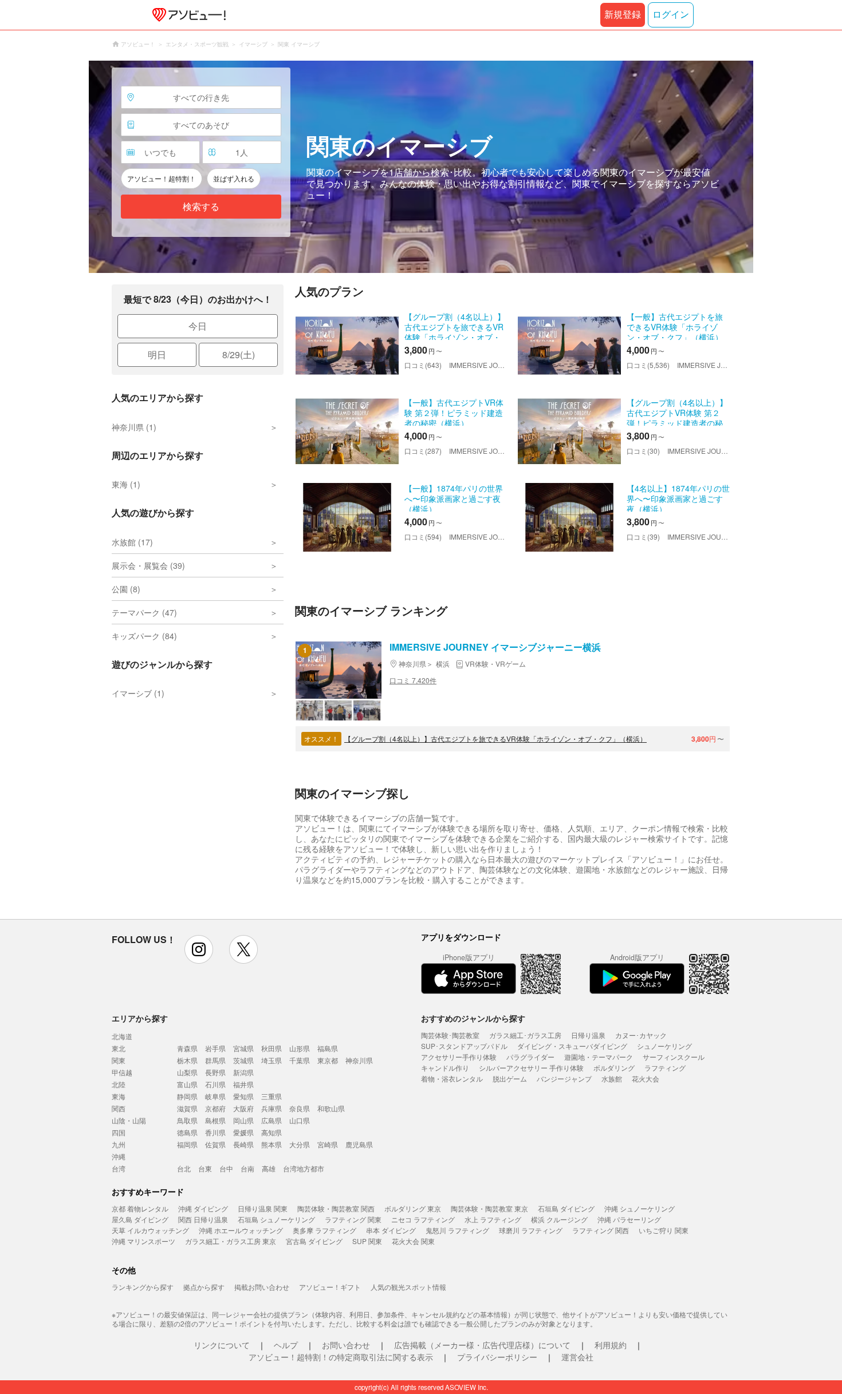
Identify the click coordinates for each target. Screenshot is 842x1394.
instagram (198, 949)
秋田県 (271, 1048)
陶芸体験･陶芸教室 (450, 1035)
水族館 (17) (132, 542)
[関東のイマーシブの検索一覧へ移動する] (421, 167)
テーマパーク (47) (144, 612)
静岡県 (187, 1096)
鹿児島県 (359, 1144)
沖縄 (118, 1156)
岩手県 (215, 1048)
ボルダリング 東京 (412, 1208)
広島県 (271, 1120)
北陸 (118, 1084)
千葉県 (299, 1060)
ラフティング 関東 (353, 1219)
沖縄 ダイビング (203, 1208)
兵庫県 (271, 1108)
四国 (118, 1132)
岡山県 (243, 1120)
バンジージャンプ (564, 1078)
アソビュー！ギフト (330, 1287)
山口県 (299, 1120)
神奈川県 (359, 1060)
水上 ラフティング (493, 1219)
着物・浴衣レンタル (452, 1078)
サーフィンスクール (674, 1057)
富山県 (187, 1084)
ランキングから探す (143, 1287)
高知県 (271, 1132)
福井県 (243, 1084)
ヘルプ (286, 1345)
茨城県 (243, 1060)
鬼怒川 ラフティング (457, 1230)
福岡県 (187, 1144)
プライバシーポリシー (497, 1357)
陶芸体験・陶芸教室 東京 (489, 1208)
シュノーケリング (664, 1046)
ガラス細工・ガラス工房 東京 (230, 1241)
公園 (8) (126, 589)
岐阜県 (215, 1096)
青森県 (187, 1048)
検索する (201, 207)
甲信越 (122, 1072)
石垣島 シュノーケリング (276, 1219)
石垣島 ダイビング (566, 1208)
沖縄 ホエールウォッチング (241, 1230)
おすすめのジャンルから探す (473, 1018)
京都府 (215, 1108)
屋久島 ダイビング (140, 1219)
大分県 (299, 1144)
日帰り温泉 (588, 1035)
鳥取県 (187, 1120)
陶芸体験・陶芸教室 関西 (336, 1208)
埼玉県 (271, 1060)
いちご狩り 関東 (663, 1230)
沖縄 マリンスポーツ (143, 1241)
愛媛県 (243, 1132)
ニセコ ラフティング (423, 1219)
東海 (118, 1096)
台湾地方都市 (303, 1168)
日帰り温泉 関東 (263, 1208)
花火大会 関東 (413, 1241)
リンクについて (222, 1345)
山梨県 (187, 1072)
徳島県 (187, 1132)
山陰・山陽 (129, 1120)
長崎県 (243, 1144)
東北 (118, 1048)
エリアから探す (140, 1018)
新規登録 (622, 14)
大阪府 (243, 1108)
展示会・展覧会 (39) (148, 565)
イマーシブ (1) (138, 693)
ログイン (670, 14)
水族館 (611, 1078)
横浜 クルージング (559, 1219)
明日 (157, 354)
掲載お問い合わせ (261, 1287)
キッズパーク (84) (144, 635)
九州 (118, 1144)
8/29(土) (238, 354)
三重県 (271, 1096)
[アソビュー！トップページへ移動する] (186, 15)
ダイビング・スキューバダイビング (572, 1046)
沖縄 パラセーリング (629, 1219)
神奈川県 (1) (134, 427)
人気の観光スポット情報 (408, 1287)
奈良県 (299, 1108)
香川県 (215, 1132)
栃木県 (187, 1060)
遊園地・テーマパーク (598, 1057)
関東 (118, 1060)
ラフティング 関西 (600, 1230)
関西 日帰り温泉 (203, 1219)
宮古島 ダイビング (314, 1241)
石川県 (215, 1084)
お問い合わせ (346, 1345)
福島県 (327, 1048)
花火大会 (645, 1078)
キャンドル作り (445, 1067)
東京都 (327, 1060)
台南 (247, 1168)
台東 (205, 1168)
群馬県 (215, 1060)
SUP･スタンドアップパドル (464, 1046)
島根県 (215, 1120)
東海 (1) (126, 484)
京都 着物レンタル (140, 1208)
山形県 (299, 1048)
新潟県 (243, 1072)
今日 (197, 325)
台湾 (118, 1168)
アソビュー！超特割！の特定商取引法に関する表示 (341, 1357)
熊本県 (271, 1144)
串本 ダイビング (391, 1230)
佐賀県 (215, 1144)
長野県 (215, 1072)
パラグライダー (530, 1057)
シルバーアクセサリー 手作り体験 (531, 1067)
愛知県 (243, 1096)
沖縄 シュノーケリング (639, 1208)
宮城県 (243, 1048)
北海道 (122, 1036)
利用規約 (611, 1345)
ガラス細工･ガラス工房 (525, 1035)
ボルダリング (614, 1067)
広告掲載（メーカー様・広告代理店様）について (482, 1345)
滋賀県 (187, 1108)
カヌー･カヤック (641, 1035)
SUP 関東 (367, 1241)
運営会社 (577, 1357)
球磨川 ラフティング (530, 1230)
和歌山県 (331, 1108)
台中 (226, 1168)
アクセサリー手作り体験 (459, 1057)
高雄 (269, 1168)
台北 (184, 1168)
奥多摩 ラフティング (324, 1230)
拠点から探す (204, 1287)
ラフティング (665, 1067)
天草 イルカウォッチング (150, 1230)
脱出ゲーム (510, 1078)
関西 (118, 1108)
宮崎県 (327, 1144)
